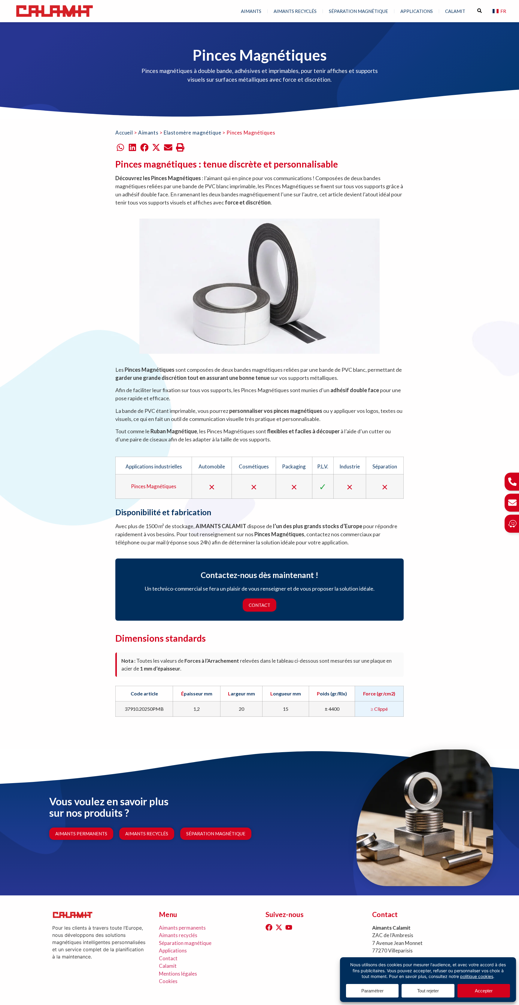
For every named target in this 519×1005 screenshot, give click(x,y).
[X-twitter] (278, 927)
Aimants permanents (182, 928)
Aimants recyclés (295, 11)
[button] (120, 147)
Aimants (251, 11)
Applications (416, 11)
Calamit (168, 966)
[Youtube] (288, 927)
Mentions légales (178, 973)
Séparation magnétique (358, 11)
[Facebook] (269, 927)
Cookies (168, 981)
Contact (259, 605)
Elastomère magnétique (192, 132)
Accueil (124, 132)
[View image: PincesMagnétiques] (259, 286)
